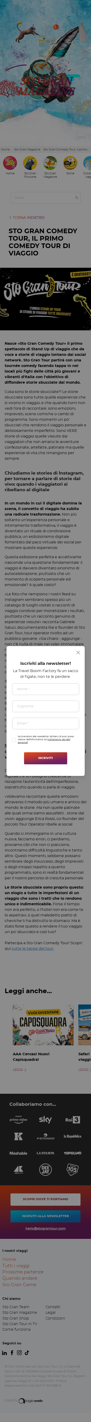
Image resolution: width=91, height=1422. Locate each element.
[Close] (78, 652)
